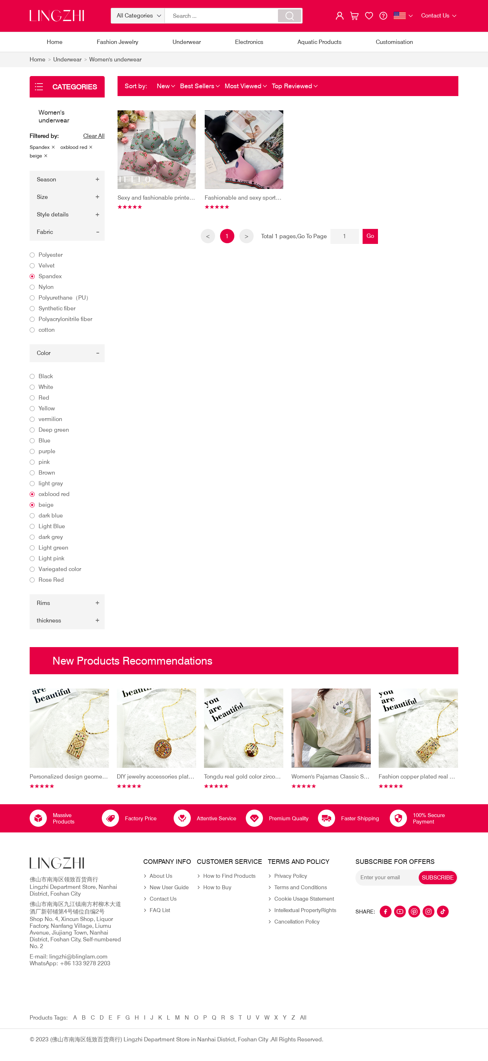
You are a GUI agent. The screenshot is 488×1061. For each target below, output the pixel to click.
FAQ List (160, 910)
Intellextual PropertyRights (305, 910)
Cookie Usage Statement (304, 899)
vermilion (50, 419)
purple (47, 451)
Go (370, 235)
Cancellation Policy (297, 922)
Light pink (51, 558)
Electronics (249, 42)
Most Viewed (243, 86)
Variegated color (60, 569)
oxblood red (73, 147)
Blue (44, 440)
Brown (47, 472)
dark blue (51, 515)
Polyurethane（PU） (65, 297)
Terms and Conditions (300, 887)
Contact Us (163, 899)
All (303, 1017)
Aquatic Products (320, 42)
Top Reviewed (292, 86)
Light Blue (52, 526)
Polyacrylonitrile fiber (65, 319)
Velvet (47, 265)
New (163, 86)
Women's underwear (115, 59)
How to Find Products (229, 876)
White (46, 387)
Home (55, 42)
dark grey (51, 537)
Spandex (40, 147)
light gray (51, 483)
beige (36, 156)
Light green (53, 547)
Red (44, 397)
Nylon (46, 287)
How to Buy (217, 887)
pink (44, 462)
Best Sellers (197, 86)
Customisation (394, 42)
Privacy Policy (290, 876)
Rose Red (51, 579)
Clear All (94, 135)
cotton (47, 329)
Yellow (47, 408)
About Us (161, 876)
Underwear (187, 42)
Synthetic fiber (57, 308)
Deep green (54, 429)
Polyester (51, 254)
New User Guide (169, 887)
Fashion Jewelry (117, 42)
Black (46, 376)
